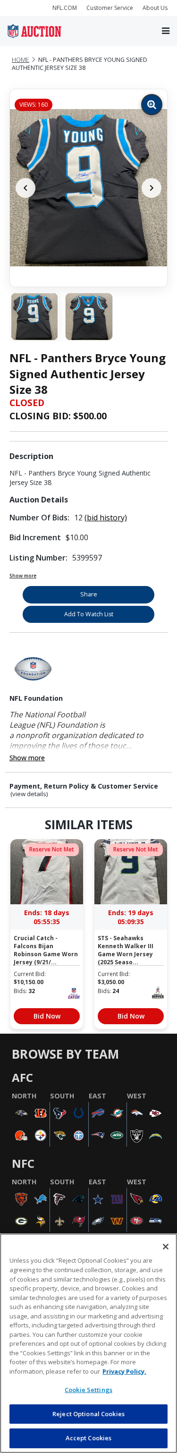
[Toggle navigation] (165, 31)
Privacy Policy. (124, 1371)
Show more (22, 575)
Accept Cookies (89, 1438)
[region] (88, 1343)
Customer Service (109, 8)
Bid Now (47, 1015)
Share (88, 594)
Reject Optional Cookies (88, 1414)
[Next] (151, 188)
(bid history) (105, 517)
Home (20, 60)
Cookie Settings (88, 1389)
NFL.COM (64, 8)
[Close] (165, 1246)
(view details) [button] (29, 794)
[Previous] (25, 188)
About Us (155, 8)
